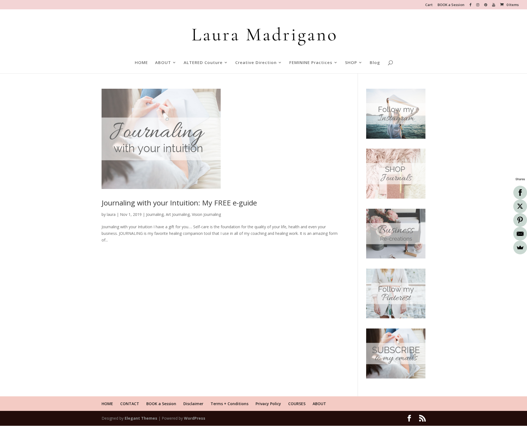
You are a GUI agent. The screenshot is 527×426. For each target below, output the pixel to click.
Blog (375, 62)
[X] (520, 206)
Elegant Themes (141, 418)
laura (111, 214)
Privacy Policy (268, 403)
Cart (429, 5)
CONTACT (129, 403)
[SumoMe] (520, 247)
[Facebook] (520, 192)
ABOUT (163, 62)
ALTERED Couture (203, 62)
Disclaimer (193, 403)
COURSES (296, 403)
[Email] (520, 234)
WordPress (194, 418)
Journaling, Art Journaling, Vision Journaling (183, 214)
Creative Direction (256, 62)
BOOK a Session (451, 5)
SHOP (351, 62)
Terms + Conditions (229, 403)
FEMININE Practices (310, 62)
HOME (141, 62)
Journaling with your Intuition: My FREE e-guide (179, 203)
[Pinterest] (520, 220)
